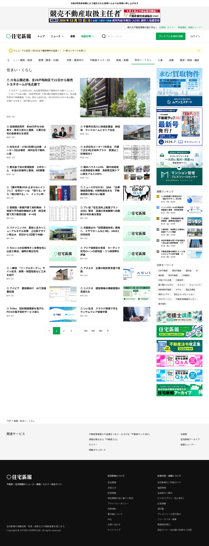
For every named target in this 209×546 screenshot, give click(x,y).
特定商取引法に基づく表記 (120, 498)
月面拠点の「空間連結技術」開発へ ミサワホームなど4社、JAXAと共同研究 (100, 231)
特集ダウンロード (97, 449)
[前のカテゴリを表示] (8, 60)
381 (86, 330)
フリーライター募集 (167, 519)
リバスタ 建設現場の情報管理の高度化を (100, 289)
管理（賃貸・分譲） (49, 60)
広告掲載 (161, 503)
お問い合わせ (114, 524)
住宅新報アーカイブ (190, 439)
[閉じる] (199, 50)
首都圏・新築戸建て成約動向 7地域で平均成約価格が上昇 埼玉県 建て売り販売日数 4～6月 (27, 210)
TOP (9, 421)
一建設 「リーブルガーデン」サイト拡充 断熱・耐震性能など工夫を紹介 (26, 271)
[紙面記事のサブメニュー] (93, 36)
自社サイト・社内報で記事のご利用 (174, 529)
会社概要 (112, 482)
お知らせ (112, 487)
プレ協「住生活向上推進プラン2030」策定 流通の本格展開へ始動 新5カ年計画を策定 (101, 210)
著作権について (115, 514)
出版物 (162, 27)
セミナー (171, 27)
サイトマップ (114, 529)
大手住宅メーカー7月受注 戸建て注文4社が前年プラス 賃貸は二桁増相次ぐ (99, 150)
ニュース (55, 36)
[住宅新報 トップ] (18, 36)
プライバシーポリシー (118, 503)
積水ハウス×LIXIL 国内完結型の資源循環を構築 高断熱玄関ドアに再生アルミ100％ (99, 170)
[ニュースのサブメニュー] (62, 36)
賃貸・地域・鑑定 (189, 60)
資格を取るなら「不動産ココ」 (104, 439)
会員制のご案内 (164, 492)
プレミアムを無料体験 (171, 36)
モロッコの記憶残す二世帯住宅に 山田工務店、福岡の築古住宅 (28, 249)
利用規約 (112, 508)
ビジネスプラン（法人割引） (171, 498)
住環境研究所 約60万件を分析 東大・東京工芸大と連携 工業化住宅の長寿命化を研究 (27, 130)
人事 (160, 60)
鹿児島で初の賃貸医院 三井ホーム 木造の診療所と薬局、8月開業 (26, 168)
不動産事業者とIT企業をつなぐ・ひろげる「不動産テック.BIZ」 (120, 434)
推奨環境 (161, 487)
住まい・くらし (143, 60)
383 (100, 330)
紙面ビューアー (195, 27)
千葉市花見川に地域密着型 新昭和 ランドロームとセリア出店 (100, 128)
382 (93, 330)
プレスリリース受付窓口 (169, 514)
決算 (171, 60)
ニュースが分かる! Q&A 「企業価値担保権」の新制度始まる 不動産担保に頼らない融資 (100, 190)
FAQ (110, 519)
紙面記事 (86, 36)
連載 (72, 36)
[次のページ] (108, 330)
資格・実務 (122, 60)
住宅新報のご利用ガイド (169, 482)
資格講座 (182, 27)
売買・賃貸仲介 (75, 60)
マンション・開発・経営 (18, 60)
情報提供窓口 (163, 524)
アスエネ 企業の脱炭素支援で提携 (100, 269)
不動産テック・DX (100, 60)
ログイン (195, 36)
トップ (41, 36)
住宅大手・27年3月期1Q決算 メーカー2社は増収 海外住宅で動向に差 (26, 150)
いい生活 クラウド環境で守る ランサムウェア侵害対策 (100, 310)
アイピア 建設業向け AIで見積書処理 (26, 289)
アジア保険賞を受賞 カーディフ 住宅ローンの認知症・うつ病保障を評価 (101, 251)
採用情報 (112, 492)
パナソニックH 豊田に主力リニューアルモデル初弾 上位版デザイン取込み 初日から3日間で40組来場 (26, 233)
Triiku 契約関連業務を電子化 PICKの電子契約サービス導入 (26, 310)
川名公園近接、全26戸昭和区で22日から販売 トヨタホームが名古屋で (41, 82)
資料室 (160, 508)
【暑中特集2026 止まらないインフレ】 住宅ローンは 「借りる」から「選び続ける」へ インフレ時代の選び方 (26, 192)
